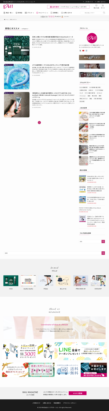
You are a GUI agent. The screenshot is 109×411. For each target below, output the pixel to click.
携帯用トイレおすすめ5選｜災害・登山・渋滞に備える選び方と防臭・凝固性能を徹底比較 (95, 189)
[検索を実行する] (103, 241)
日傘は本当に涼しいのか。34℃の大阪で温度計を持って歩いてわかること (95, 178)
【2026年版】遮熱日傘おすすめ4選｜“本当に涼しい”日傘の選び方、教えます (96, 199)
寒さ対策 (94, 96)
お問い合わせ (101, 1)
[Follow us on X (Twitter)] (80, 50)
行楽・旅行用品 (98, 98)
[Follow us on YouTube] (83, 50)
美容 (91, 98)
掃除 (100, 96)
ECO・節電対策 (83, 87)
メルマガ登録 (77, 393)
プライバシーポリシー (70, 403)
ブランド (29, 13)
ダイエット (99, 93)
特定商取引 (57, 403)
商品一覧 (9, 13)
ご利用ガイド (89, 1)
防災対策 (82, 101)
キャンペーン (42, 13)
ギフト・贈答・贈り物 (90, 93)
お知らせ (91, 90)
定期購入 (56, 13)
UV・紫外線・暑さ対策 (94, 87)
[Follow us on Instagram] (86, 50)
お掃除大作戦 (83, 90)
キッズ (81, 93)
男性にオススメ (84, 98)
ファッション (83, 96)
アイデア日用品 (99, 90)
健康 (89, 96)
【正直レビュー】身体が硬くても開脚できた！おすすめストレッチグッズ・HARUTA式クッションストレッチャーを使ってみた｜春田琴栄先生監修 (96, 220)
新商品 (20, 13)
